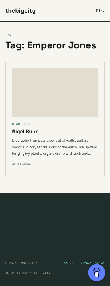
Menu (100, 10)
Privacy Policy (91, 263)
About (68, 263)
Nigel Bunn (25, 131)
